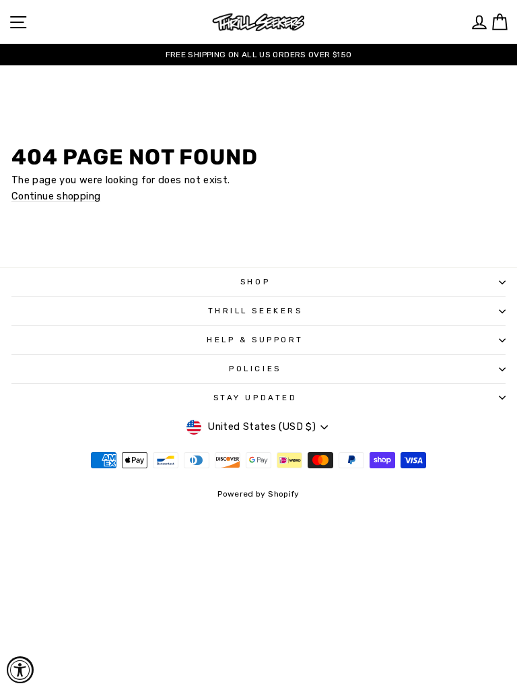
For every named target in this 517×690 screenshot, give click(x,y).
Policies (255, 368)
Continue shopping (55, 196)
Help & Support (255, 339)
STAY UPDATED (255, 397)
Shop (255, 281)
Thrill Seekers (255, 310)
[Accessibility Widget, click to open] (20, 669)
